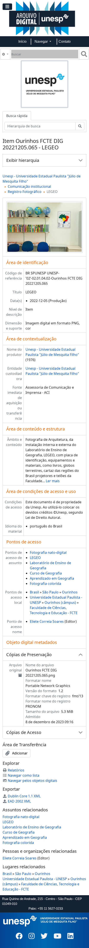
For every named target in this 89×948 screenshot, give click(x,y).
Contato (65, 41)
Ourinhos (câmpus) (60, 602)
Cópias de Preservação (29, 654)
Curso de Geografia (46, 573)
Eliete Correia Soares (47, 621)
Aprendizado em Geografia (52, 578)
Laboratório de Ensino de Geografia (32, 827)
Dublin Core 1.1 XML (24, 796)
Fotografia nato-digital (48, 552)
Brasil (34, 592)
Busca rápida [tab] (16, 115)
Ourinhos (70, 592)
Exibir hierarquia (22, 160)
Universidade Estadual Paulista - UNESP (35, 878)
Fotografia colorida (45, 583)
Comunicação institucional (29, 186)
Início (22, 41)
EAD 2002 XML (19, 801)
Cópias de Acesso (23, 732)
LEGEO (35, 557)
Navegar (42, 41)
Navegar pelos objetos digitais (32, 780)
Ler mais (53, 481)
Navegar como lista (23, 775)
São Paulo (50, 592)
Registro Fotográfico (24, 191)
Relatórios (16, 770)
